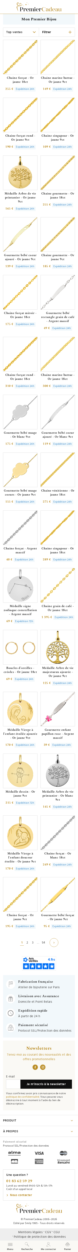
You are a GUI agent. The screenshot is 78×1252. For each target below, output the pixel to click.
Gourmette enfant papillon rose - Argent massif (58, 733)
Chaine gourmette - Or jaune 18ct (57, 195)
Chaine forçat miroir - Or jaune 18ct (20, 315)
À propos (10, 1131)
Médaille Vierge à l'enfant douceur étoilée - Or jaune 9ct (20, 857)
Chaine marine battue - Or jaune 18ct (58, 376)
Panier (67, 1249)
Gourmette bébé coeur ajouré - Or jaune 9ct (20, 257)
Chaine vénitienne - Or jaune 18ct (58, 492)
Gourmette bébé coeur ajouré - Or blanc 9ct (57, 434)
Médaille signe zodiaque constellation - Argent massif (20, 610)
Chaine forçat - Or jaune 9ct (20, 917)
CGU (57, 1232)
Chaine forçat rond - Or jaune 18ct (20, 376)
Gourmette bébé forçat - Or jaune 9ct (57, 917)
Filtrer (46, 32)
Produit (9, 1120)
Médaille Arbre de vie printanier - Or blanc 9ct (58, 795)
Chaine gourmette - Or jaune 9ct (57, 257)
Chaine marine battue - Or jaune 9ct (58, 79)
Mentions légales (30, 1232)
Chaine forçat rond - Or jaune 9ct (20, 137)
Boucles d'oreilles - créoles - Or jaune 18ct (20, 669)
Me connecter (48, 1249)
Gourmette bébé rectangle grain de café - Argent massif (58, 317)
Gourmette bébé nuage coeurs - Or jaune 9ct (20, 492)
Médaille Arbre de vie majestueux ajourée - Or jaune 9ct (58, 671)
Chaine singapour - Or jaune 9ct (57, 137)
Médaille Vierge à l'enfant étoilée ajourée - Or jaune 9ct (20, 733)
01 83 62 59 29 (19, 1181)
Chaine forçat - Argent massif (20, 550)
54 (43, 942)
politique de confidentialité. (23, 1097)
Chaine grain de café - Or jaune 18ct (58, 608)
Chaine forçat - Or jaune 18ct (20, 79)
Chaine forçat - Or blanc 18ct (57, 855)
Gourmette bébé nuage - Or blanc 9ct (20, 434)
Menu (10, 1246)
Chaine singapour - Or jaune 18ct (57, 550)
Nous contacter (21, 1195)
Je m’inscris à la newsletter (46, 1084)
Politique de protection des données (40, 1236)
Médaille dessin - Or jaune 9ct (20, 793)
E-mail (10, 1076)
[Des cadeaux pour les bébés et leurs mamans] (39, 1208)
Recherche (27, 1249)
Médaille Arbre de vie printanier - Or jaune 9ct (20, 197)
